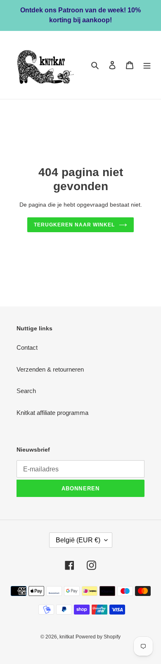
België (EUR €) (78, 540)
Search (26, 390)
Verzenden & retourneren (50, 369)
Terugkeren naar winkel (74, 225)
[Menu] (147, 65)
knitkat (66, 637)
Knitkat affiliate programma (52, 412)
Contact (27, 347)
